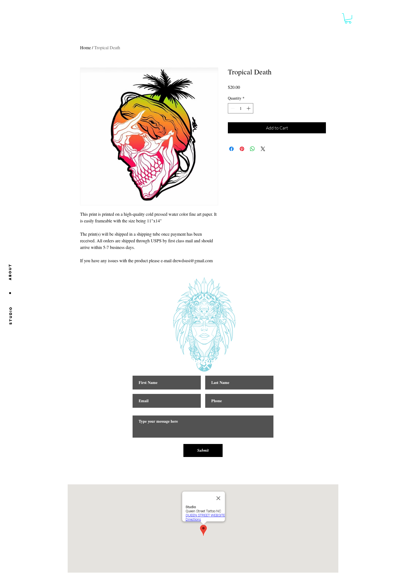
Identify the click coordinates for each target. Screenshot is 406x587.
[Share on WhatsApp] (252, 149)
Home (85, 47)
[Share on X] (263, 149)
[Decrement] (232, 108)
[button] (348, 18)
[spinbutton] (241, 108)
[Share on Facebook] (231, 149)
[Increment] (249, 108)
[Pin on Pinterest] (242, 149)
